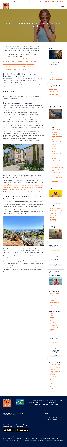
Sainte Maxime (54, 327)
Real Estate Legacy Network (32, 436)
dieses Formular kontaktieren (35, 191)
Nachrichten (17, 1)
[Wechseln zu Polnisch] (62, 1)
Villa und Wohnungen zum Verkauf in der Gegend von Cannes (19, 61)
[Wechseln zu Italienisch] (53, 1)
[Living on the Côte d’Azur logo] (6, 6)
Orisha (61, 440)
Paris (51, 332)
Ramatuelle (53, 324)
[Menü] (62, 6)
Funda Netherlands (13, 436)
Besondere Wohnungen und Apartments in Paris (16, 69)
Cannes (52, 317)
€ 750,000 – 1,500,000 (56, 210)
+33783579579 (54, 419)
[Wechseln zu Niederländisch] (51, 1)
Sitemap (34, 440)
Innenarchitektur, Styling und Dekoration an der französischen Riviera (21, 187)
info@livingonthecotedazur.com (53, 417)
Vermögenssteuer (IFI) (56, 79)
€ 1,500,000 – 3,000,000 (56, 212)
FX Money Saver (56, 172)
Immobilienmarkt (25, 1)
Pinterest (52, 385)
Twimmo (5, 442)
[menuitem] (12, 1)
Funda (50, 440)
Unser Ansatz (33, 1)
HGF (38, 1)
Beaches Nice (53, 297)
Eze (51, 320)
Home (11, 1)
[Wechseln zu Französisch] (55, 1)
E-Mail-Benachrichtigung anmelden (30, 94)
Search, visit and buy (57, 136)
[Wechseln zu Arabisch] (58, 1)
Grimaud (52, 330)
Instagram (53, 376)
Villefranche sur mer (55, 318)
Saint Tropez (53, 325)
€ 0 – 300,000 (54, 207)
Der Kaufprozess (54, 74)
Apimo (47, 440)
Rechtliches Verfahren (56, 76)
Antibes (52, 315)
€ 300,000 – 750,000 (55, 208)
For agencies (55, 181)
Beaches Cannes (54, 302)
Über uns (42, 1)
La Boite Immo (56, 440)
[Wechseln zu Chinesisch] (60, 1)
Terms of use (29, 440)
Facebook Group (54, 381)
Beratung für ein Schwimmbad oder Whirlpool (15, 189)
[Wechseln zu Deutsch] (48, 1)
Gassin (52, 329)
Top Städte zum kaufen (56, 77)
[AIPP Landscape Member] (20, 402)
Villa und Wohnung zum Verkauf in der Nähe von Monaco (18, 66)
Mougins (52, 322)
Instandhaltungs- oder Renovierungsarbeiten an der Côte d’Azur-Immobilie (23, 185)
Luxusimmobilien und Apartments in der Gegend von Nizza (18, 64)
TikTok (52, 383)
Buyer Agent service (57, 141)
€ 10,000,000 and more (56, 220)
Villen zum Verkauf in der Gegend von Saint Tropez (16, 58)
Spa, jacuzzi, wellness (57, 167)
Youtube (52, 374)
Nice (51, 313)
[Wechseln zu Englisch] (46, 1)
